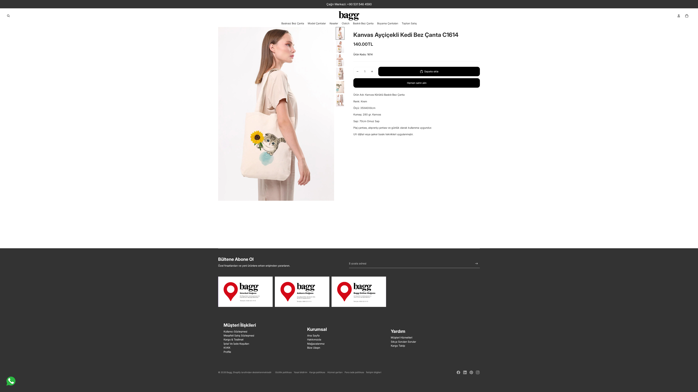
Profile (227, 351)
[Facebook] (458, 372)
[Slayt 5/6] (340, 87)
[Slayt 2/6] (340, 47)
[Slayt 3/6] (340, 60)
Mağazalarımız (316, 343)
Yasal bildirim (300, 372)
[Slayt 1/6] (340, 33)
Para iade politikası (354, 372)
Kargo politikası (317, 372)
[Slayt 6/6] (340, 101)
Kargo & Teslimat (234, 339)
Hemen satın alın (416, 82)
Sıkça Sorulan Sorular (403, 341)
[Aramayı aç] (8, 16)
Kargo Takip (398, 345)
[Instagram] (478, 372)
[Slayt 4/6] (340, 74)
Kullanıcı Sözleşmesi (235, 331)
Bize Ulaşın (313, 347)
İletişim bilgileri (373, 372)
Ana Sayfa (313, 335)
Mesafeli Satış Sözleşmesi (239, 335)
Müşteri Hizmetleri (401, 337)
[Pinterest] (471, 372)
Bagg (229, 372)
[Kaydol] (476, 263)
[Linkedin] (465, 372)
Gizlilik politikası (283, 372)
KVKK (227, 347)
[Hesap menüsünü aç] (679, 16)
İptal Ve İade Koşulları (236, 343)
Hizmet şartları (335, 372)
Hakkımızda (314, 339)
